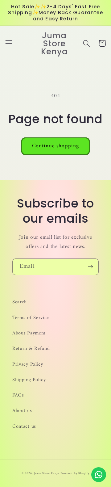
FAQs (18, 395)
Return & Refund (31, 348)
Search (19, 302)
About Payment (29, 333)
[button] (9, 43)
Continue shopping (55, 146)
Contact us (24, 426)
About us (22, 410)
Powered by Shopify (74, 473)
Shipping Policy (29, 380)
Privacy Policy (27, 364)
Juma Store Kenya (47, 473)
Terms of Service (30, 317)
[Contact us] (98, 474)
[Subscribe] (90, 266)
